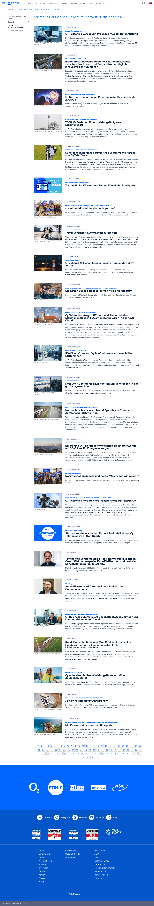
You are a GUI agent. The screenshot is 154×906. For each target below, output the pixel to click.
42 (94, 750)
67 (95, 754)
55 (44, 754)
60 (65, 754)
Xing (115, 817)
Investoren (73, 3)
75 (128, 754)
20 (106, 746)
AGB (96, 854)
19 (102, 746)
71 (111, 754)
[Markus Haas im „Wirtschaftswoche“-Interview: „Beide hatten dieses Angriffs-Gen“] (86, 701)
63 (78, 754)
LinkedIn (48, 817)
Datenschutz (100, 864)
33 (56, 750)
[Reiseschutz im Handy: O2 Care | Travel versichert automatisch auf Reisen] (86, 236)
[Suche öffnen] (143, 3)
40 (86, 750)
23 (119, 746)
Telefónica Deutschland (24, 9)
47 (115, 750)
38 (77, 750)
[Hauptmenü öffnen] (3, 3)
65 (86, 754)
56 (48, 754)
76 (132, 754)
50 (128, 750)
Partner (82, 3)
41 (90, 750)
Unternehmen (32, 3)
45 (107, 750)
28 (140, 746)
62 (73, 754)
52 (136, 750)
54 (40, 754)
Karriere (90, 3)
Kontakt (97, 857)
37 (73, 750)
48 (119, 750)
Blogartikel (12, 22)
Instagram (65, 817)
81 (92, 758)
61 (69, 754)
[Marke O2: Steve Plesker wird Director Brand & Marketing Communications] (86, 590)
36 (69, 750)
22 (114, 746)
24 (123, 746)
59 (61, 754)
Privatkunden (71, 850)
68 (99, 754)
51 (132, 750)
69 (103, 754)
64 (82, 754)
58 (57, 754)
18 (98, 746)
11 (71, 746)
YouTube (99, 817)
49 (124, 750)
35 (64, 750)
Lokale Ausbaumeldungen (15, 26)
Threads (83, 817)
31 (47, 750)
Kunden (64, 3)
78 (140, 754)
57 (52, 754)
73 (120, 754)
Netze (42, 3)
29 (39, 750)
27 (136, 746)
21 (110, 746)
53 (141, 750)
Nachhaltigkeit (52, 3)
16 (91, 746)
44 (102, 750)
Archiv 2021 (57, 9)
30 (43, 750)
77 (136, 754)
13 (79, 746)
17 (94, 746)
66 (91, 754)
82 (96, 758)
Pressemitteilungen (15, 31)
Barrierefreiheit (101, 874)
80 (88, 758)
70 (107, 754)
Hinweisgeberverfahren (104, 867)
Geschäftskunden (73, 854)
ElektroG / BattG (101, 861)
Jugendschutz (100, 871)
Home (41, 850)
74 (124, 754)
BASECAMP (100, 850)
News (105, 3)
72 (115, 754)
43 (98, 750)
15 (87, 746)
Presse (98, 3)
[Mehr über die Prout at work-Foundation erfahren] (114, 834)
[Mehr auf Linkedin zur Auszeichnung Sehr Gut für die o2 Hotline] (74, 834)
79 (83, 758)
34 (60, 750)
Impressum (99, 878)
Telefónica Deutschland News (43, 9)
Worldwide (70, 857)
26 (132, 746)
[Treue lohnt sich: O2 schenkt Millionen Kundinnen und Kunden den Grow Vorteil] (86, 265)
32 (52, 750)
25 (127, 746)
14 (83, 746)
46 (111, 750)
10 (68, 746)
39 (81, 750)
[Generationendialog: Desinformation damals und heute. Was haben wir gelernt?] (86, 477)
